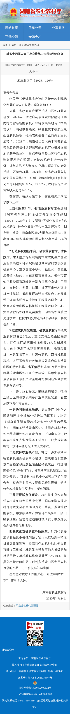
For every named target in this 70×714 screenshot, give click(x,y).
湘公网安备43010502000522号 (35, 687)
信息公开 (35, 28)
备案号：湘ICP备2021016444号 (35, 677)
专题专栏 (35, 37)
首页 (5, 45)
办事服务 (58, 28)
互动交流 (11, 37)
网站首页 (11, 28)
